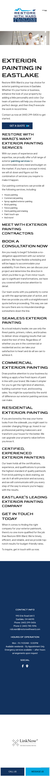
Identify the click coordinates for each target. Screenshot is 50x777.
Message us (37, 771)
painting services (20, 161)
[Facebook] (23, 666)
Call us (13, 771)
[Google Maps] (27, 666)
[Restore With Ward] (25, 15)
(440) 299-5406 (28, 622)
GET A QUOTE (17, 125)
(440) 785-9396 (29, 626)
